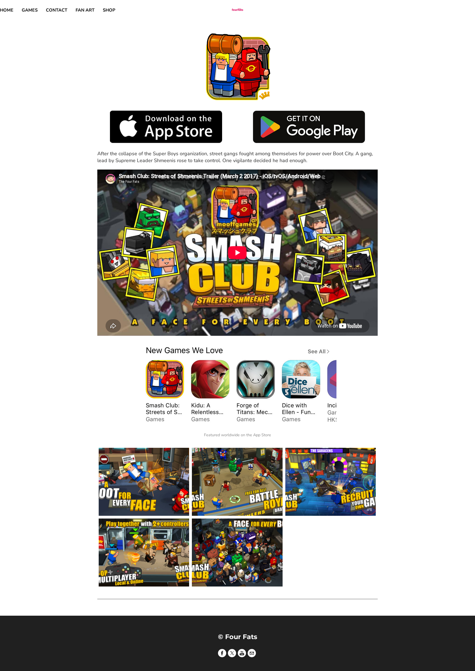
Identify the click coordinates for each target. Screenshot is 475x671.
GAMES (30, 10)
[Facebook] (222, 653)
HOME (6, 10)
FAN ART (85, 10)
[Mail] (252, 653)
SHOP (109, 10)
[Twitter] (232, 653)
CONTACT (56, 10)
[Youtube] (242, 653)
